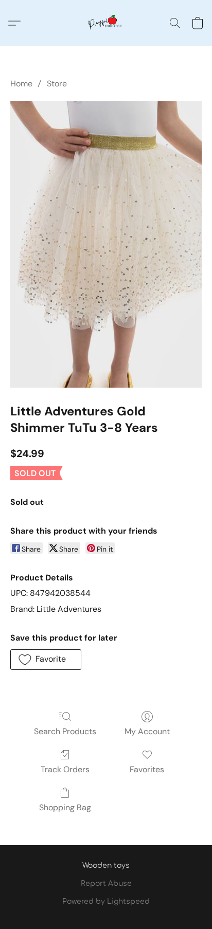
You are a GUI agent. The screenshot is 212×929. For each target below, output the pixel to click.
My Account (147, 731)
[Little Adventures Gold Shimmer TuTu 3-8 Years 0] (106, 244)
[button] (106, 23)
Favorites (147, 769)
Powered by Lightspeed (106, 901)
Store (57, 83)
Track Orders (65, 769)
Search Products (65, 731)
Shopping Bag (65, 807)
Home (21, 83)
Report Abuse (106, 883)
